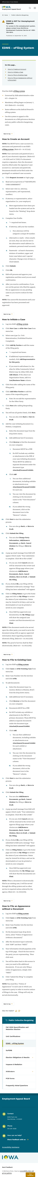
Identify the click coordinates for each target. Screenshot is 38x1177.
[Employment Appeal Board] (6, 7)
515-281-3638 (11, 1128)
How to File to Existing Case (17, 75)
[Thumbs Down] (19, 1011)
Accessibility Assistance (10, 1147)
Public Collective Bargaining (19, 15)
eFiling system (19, 91)
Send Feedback (7, 1167)
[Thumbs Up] (16, 1011)
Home (6, 15)
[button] (30, 1174)
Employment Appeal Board (11, 9)
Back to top (7, 133)
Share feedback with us (16, 1139)
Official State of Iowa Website (10, 2)
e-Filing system (23, 664)
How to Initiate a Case (15, 72)
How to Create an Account (17, 69)
